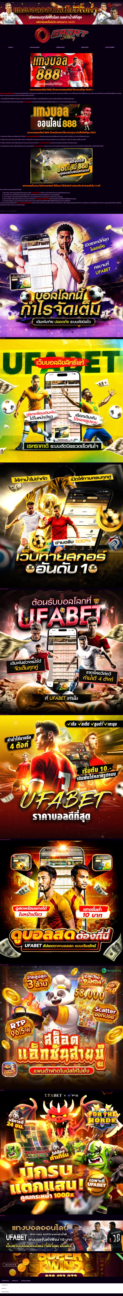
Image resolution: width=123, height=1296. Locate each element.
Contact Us (5, 1281)
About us (15, 1281)
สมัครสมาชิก (84, 47)
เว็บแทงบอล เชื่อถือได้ (42, 199)
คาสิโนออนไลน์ (60, 47)
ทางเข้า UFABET (110, 47)
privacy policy (26, 1281)
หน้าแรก (10, 47)
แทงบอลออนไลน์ (34, 47)
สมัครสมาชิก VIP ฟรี (10, 1265)
